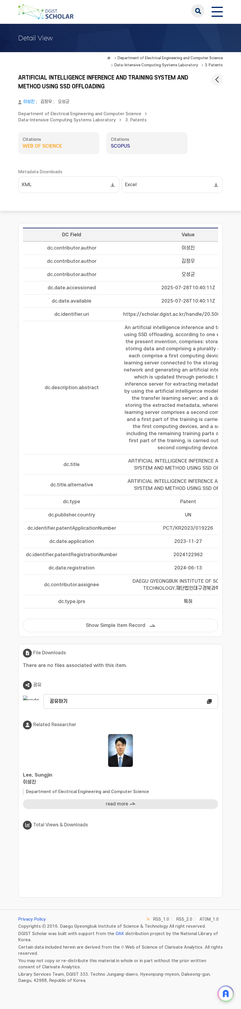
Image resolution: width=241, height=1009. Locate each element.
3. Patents (214, 65)
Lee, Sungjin (37, 778)
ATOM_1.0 (209, 919)
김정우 (46, 101)
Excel (131, 184)
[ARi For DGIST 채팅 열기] (225, 993)
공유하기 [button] (58, 701)
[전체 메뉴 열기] (217, 10)
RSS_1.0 (161, 919)
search (197, 10)
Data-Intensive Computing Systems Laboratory (156, 65)
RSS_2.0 (184, 919)
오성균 (63, 101)
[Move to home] (109, 58)
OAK (120, 933)
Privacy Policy (32, 919)
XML (26, 184)
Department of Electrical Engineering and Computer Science (170, 58)
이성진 (29, 101)
